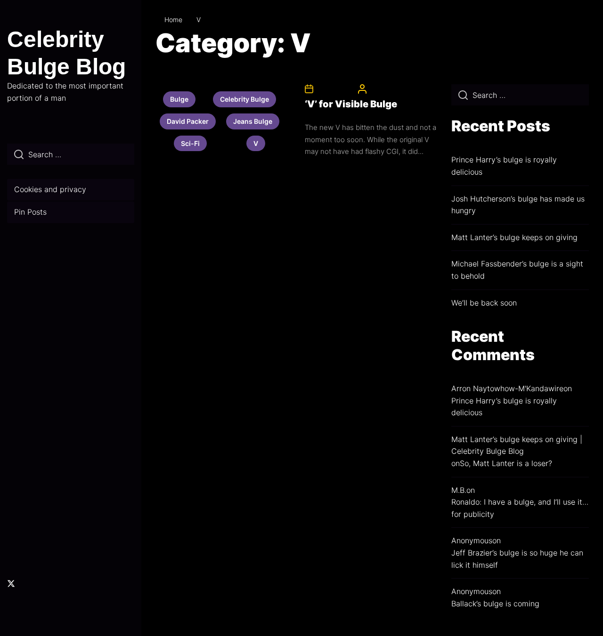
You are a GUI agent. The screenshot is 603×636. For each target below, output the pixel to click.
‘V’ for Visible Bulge (351, 104)
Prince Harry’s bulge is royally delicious (504, 166)
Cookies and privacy (50, 189)
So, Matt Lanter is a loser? (506, 463)
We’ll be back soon (484, 302)
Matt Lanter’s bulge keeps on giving (514, 237)
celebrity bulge (244, 99)
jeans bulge (252, 121)
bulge (179, 99)
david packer (188, 121)
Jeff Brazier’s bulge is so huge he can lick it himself (517, 559)
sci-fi (190, 143)
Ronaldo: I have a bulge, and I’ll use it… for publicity (519, 508)
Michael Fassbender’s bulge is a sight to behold (517, 270)
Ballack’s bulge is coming (495, 603)
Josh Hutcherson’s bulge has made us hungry (518, 205)
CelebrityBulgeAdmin (399, 88)
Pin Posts (30, 212)
